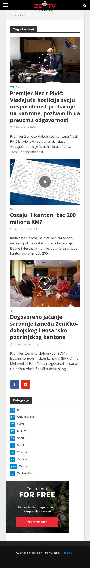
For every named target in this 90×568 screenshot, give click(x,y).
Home (14, 15)
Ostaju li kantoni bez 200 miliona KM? (43, 218)
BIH (12, 209)
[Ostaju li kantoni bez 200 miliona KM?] (45, 181)
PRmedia (66, 552)
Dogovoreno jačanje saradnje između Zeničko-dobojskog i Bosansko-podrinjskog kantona (44, 326)
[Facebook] (14, 384)
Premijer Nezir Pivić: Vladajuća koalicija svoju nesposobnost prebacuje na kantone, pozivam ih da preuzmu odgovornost (45, 106)
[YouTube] (25, 384)
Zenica (14, 87)
